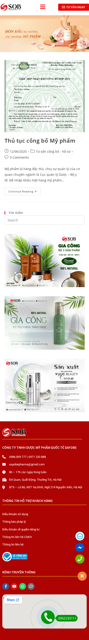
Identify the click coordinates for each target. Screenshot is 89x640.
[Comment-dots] (31, 586)
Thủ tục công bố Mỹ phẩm (40, 140)
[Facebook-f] (5, 586)
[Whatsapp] (22, 586)
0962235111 (67, 618)
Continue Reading (24, 190)
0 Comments (19, 157)
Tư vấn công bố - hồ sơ (53, 151)
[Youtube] (14, 586)
